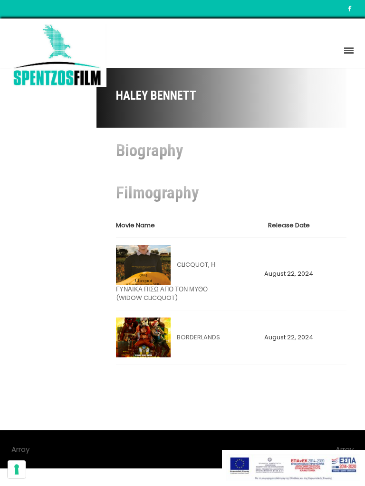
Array (345, 449)
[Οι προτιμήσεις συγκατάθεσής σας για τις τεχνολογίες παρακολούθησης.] (17, 469)
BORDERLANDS (198, 337)
